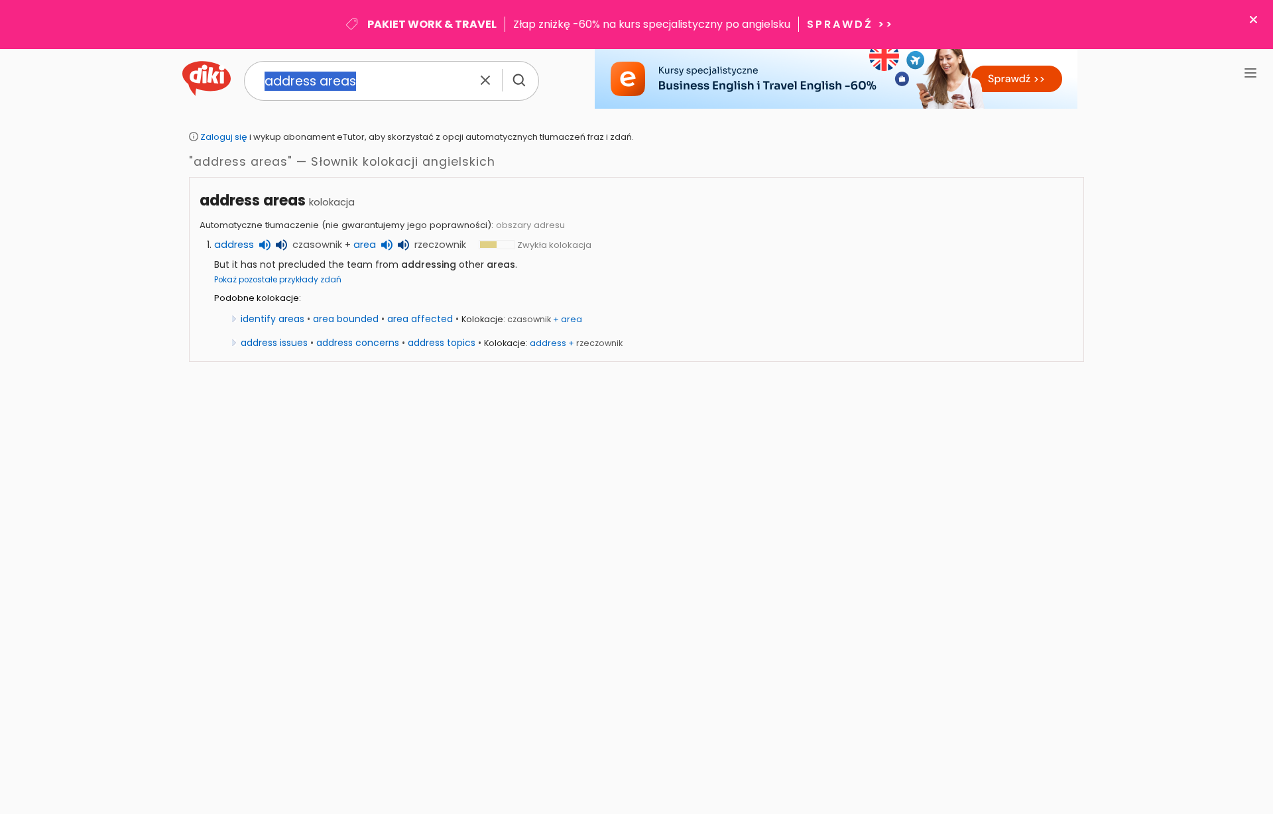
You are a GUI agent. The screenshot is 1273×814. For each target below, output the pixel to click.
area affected (420, 318)
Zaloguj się (223, 137)
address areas (253, 200)
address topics (441, 342)
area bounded (346, 318)
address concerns (357, 342)
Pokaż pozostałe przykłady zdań (277, 279)
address (234, 244)
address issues (274, 342)
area (364, 244)
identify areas (272, 318)
